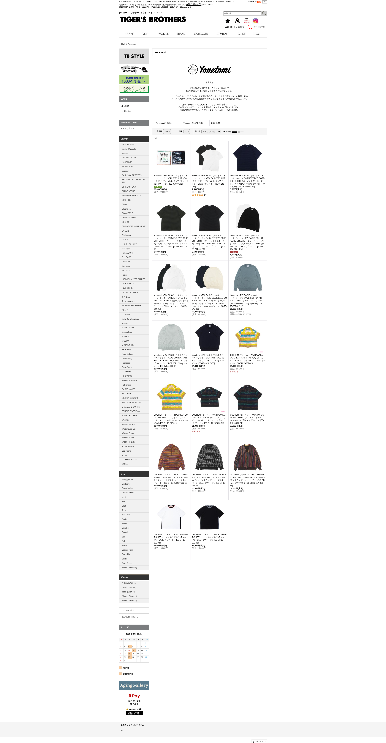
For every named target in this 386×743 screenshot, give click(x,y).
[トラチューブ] (134, 734)
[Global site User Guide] (134, 69)
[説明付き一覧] (241, 131)
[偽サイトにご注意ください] (134, 695)
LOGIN (230, 27)
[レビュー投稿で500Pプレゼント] (134, 89)
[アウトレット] (134, 685)
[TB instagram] (134, 725)
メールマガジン (129, 610)
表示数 (160, 131)
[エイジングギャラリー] (134, 715)
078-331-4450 (193, 4)
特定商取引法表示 (130, 617)
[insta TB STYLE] (134, 56)
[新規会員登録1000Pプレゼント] (134, 79)
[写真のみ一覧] (235, 131)
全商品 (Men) (127, 479)
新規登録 (241, 27)
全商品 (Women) (129, 583)
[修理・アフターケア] (134, 705)
